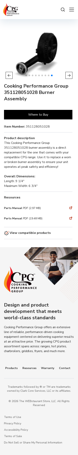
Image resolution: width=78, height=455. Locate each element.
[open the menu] (71, 9)
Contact (64, 368)
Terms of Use (12, 417)
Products (11, 368)
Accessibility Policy (16, 430)
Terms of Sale (13, 436)
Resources (29, 368)
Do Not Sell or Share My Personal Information (33, 442)
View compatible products (30, 233)
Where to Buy (38, 114)
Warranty (47, 368)
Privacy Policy (12, 423)
